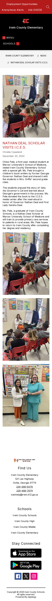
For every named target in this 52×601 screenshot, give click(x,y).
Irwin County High (25, 521)
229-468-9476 (24, 486)
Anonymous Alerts (13, 9)
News (43, 55)
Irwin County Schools (25, 515)
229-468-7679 (24, 490)
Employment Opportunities (21, 4)
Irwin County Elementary (20, 55)
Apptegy (32, 597)
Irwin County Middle (25, 526)
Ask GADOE (35, 9)
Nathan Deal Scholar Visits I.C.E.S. (29, 62)
